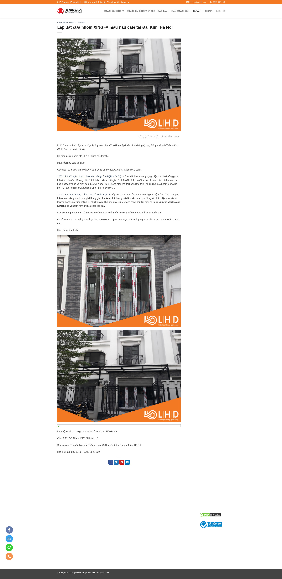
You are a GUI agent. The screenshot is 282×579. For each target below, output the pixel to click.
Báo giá (162, 11)
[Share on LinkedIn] (127, 462)
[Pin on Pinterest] (121, 462)
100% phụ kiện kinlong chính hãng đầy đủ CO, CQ (83, 194)
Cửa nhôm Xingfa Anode (141, 11)
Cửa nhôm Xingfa (114, 11)
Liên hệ (220, 11)
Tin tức (81, 23)
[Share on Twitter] (116, 462)
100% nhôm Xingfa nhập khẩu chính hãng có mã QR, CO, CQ (89, 176)
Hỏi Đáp (207, 11)
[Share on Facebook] (110, 462)
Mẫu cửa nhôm (180, 11)
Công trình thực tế (67, 23)
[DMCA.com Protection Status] (210, 515)
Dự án (196, 11)
